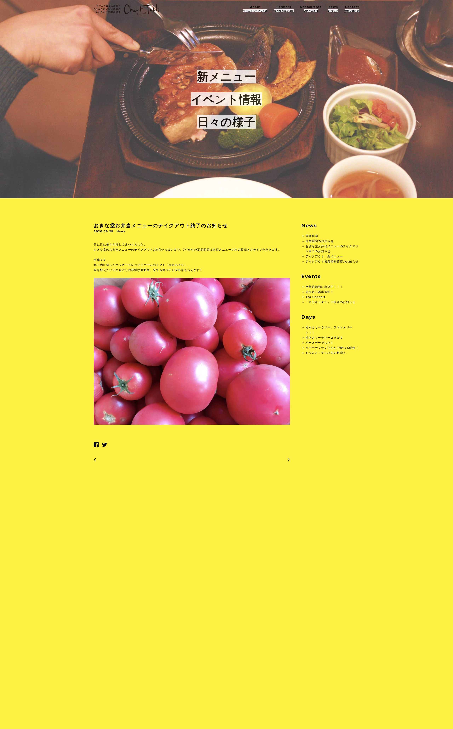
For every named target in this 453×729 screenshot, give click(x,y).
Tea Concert (315, 297)
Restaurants (311, 8)
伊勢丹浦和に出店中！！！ (324, 287)
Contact (352, 8)
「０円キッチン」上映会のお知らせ (330, 302)
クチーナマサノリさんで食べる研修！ (332, 347)
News (333, 8)
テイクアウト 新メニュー (324, 256)
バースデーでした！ (320, 342)
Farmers (284, 8)
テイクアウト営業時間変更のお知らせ (332, 261)
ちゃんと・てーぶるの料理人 (326, 353)
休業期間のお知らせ (320, 241)
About (255, 8)
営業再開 (312, 236)
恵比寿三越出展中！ (320, 292)
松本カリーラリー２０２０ (324, 337)
